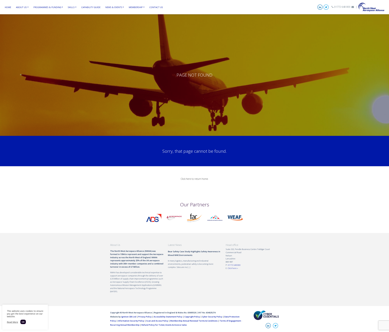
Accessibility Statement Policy (168, 316)
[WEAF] (235, 217)
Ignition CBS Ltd (128, 316)
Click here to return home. (194, 179)
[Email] (352, 7)
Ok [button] (23, 321)
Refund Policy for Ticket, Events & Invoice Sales (164, 324)
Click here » (233, 268)
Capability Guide (90, 7)
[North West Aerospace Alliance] (371, 7)
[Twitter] (326, 7)
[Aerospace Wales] (174, 217)
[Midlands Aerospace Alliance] (214, 217)
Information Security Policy (131, 320)
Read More (12, 322)
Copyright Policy (192, 316)
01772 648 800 (342, 7)
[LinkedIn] (320, 7)
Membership (136, 7)
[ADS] (153, 217)
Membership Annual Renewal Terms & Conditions (194, 320)
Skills (71, 7)
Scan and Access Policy (157, 320)
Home (8, 7)
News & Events (113, 7)
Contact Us (156, 7)
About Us (21, 7)
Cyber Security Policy (212, 316)
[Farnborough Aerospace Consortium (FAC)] (194, 217)
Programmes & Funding (47, 7)
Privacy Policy (145, 316)
